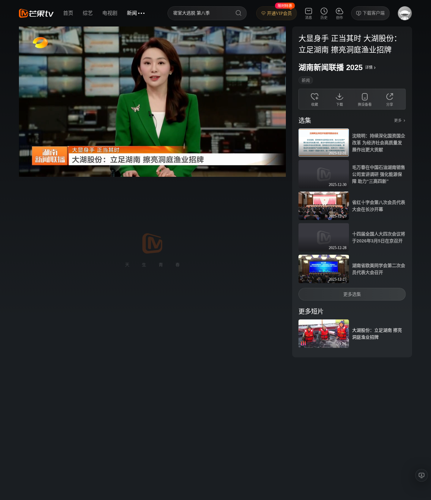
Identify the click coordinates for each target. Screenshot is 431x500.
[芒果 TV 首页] (36, 13)
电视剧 (109, 13)
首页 (68, 13)
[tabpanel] (352, 192)
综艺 (88, 13)
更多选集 (352, 294)
